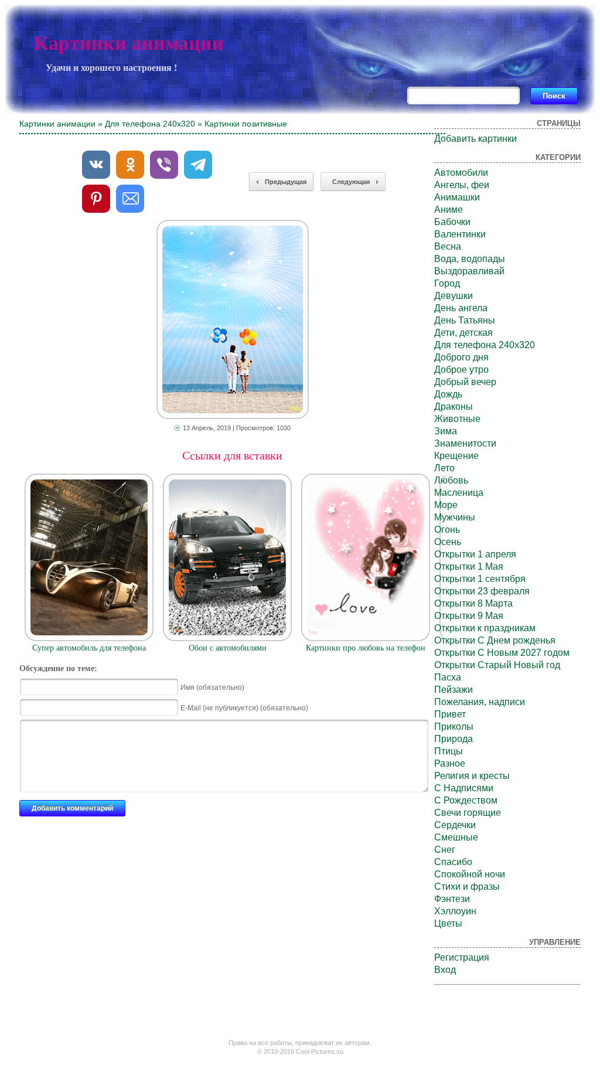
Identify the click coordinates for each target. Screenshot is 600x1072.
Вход (445, 970)
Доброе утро (461, 370)
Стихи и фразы (467, 886)
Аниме (448, 210)
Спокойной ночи (469, 874)
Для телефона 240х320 (150, 123)
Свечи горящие (467, 813)
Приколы (453, 726)
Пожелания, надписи (479, 702)
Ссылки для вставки (232, 455)
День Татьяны (464, 320)
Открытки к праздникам (485, 628)
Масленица (458, 493)
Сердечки (455, 825)
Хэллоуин (455, 911)
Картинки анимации (129, 43)
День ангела (461, 308)
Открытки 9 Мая (468, 616)
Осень (447, 542)
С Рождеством (465, 800)
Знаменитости (465, 443)
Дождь (448, 394)
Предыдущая (285, 181)
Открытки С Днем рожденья (494, 640)
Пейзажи (453, 690)
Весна (447, 246)
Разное (449, 763)
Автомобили (461, 173)
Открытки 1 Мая (468, 566)
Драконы (453, 406)
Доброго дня (461, 357)
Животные (457, 419)
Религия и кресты (472, 776)
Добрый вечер (465, 382)
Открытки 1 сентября (480, 579)
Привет (450, 714)
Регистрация (461, 957)
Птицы (448, 751)
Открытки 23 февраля (482, 591)
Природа (453, 739)
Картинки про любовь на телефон (365, 648)
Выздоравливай (469, 271)
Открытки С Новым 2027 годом (502, 653)
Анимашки (457, 197)
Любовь (451, 480)
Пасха (447, 677)
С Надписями (463, 788)
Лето (444, 468)
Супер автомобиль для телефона (89, 648)
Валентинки (460, 234)
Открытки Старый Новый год (497, 665)
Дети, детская (463, 333)
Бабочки (452, 222)
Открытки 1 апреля (475, 554)
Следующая (351, 181)
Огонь (447, 530)
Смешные (456, 837)
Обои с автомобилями (228, 648)
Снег (444, 850)
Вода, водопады (469, 259)
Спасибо (453, 862)
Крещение (456, 456)
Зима (445, 431)
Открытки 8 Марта (473, 603)
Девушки (453, 296)
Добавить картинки (475, 139)
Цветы (448, 923)
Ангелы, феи (461, 185)
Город (447, 283)
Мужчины (454, 517)
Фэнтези (452, 899)
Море (446, 505)
